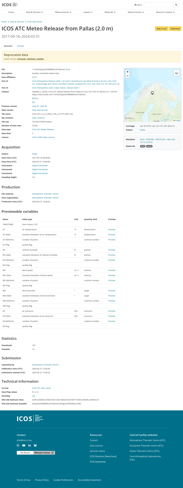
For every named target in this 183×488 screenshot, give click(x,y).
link (68, 69)
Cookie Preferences (63, 479)
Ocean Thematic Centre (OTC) (144, 451)
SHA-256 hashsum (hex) (13, 399)
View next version (40, 110)
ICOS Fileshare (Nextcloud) (103, 456)
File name (6, 114)
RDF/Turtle (161, 139)
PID (3, 69)
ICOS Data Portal (34, 21)
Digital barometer (40, 165)
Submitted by (8, 364)
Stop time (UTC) (9, 161)
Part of (5, 81)
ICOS (34, 77)
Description (7, 73)
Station (5, 154)
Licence (5, 137)
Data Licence (96, 445)
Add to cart (162, 28)
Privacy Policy (42, 479)
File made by (7, 194)
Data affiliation (8, 77)
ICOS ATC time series (41, 388)
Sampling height (9, 177)
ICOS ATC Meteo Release (43, 129)
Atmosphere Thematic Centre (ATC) (147, 440)
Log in (139, 4)
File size (5, 121)
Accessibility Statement (89, 479)
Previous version (9, 106)
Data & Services (17, 21)
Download (175, 28)
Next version (7, 110)
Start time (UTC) (9, 157)
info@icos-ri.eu (24, 440)
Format (5, 388)
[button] (34, 12)
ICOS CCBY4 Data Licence (43, 137)
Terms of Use (23, 479)
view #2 (43, 106)
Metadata (130, 139)
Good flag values (9, 392)
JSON (142, 139)
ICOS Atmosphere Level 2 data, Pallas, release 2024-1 (56, 87)
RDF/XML (150, 139)
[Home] (10, 4)
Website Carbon (42, 452)
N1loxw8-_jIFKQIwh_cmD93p (30, 59)
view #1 (35, 106)
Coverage (130, 126)
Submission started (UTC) (13, 372)
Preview (20, 46)
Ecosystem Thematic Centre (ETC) (146, 445)
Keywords (130, 146)
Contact (94, 440)
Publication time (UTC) (12, 368)
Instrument (7, 165)
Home (4, 21)
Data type (6, 129)
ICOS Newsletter (98, 461)
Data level (6, 133)
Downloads (7, 345)
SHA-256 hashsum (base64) (14, 403)
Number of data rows (11, 125)
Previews (6, 349)
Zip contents (7, 118)
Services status (97, 451)
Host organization (10, 197)
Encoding (6, 396)
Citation (5, 91)
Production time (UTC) (12, 201)
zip (33, 396)
